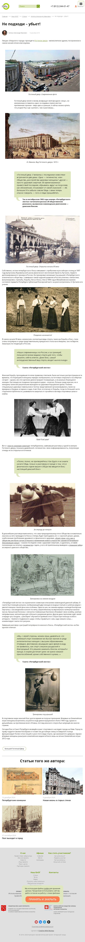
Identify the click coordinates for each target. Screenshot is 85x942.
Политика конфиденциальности (42, 927)
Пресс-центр (23, 864)
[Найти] (38, 6)
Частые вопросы (59, 860)
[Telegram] (44, 922)
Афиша (40, 853)
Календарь (40, 860)
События (40, 856)
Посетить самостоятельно (35, 881)
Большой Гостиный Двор (14, 749)
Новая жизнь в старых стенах (57, 800)
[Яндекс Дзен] (48, 922)
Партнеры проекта (23, 866)
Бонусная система (59, 862)
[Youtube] (36, 922)
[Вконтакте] (40, 922)
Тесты (35, 877)
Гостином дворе (41, 41)
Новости (23, 860)
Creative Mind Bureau (46, 931)
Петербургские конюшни (14, 800)
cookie (46, 888)
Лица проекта (23, 862)
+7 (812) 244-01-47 (60, 6)
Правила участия (59, 858)
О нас (23, 853)
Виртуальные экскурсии (35, 883)
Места (40, 858)
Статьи (35, 875)
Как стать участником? (59, 853)
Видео (35, 879)
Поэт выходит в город (12, 838)
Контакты (53, 872)
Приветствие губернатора (23, 856)
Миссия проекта (23, 858)
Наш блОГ (35, 872)
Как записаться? (59, 856)
